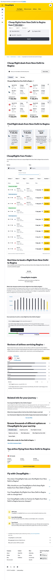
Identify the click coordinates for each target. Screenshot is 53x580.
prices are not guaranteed (35, 533)
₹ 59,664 (17, 25)
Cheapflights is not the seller (14, 537)
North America (13, 56)
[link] (14, 147)
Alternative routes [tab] (13, 429)
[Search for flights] (2, 9)
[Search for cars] (2, 15)
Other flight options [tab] (25, 433)
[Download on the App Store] (43, 558)
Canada (19, 56)
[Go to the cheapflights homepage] (10, 5)
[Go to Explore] (2, 18)
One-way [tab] (22, 77)
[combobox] (25, 28)
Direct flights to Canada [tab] (36, 429)
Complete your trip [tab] (23, 429)
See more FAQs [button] (29, 417)
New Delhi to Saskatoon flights (14, 443)
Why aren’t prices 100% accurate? (16, 542)
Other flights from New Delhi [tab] (38, 433)
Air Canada (16, 356)
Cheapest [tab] (11, 77)
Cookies (24, 1)
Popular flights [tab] (12, 436)
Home (8, 56)
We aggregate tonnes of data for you (16, 540)
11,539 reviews (17, 360)
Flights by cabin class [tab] (13, 433)
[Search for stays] (2, 12)
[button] (51, 1)
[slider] (40, 174)
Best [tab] (17, 77)
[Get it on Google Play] (43, 555)
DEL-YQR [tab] (29, 271)
